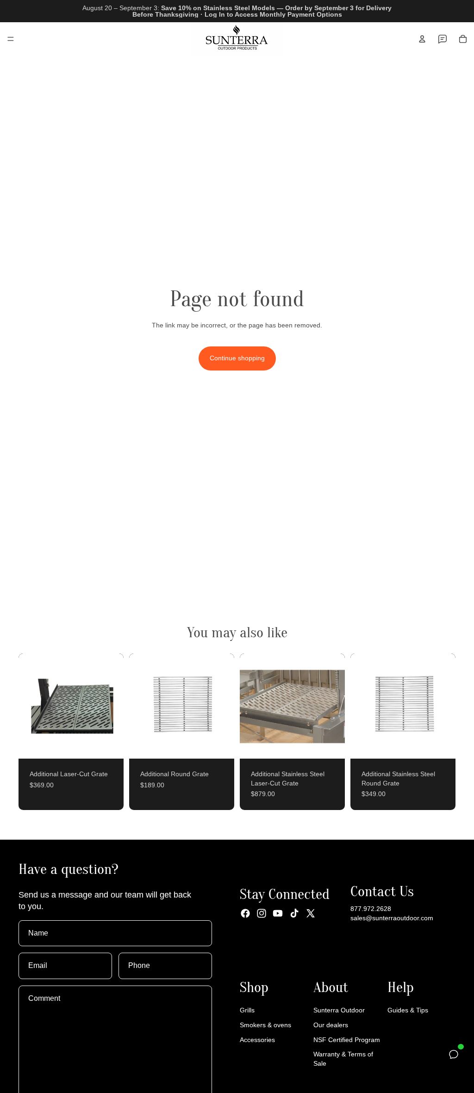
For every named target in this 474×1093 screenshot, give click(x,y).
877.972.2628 (370, 908)
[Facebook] (245, 913)
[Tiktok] (294, 913)
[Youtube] (277, 913)
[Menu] (10, 39)
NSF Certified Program (346, 1039)
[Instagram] (261, 913)
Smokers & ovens (265, 1025)
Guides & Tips (407, 1010)
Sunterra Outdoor (339, 1010)
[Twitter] (310, 913)
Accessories (257, 1039)
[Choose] (109, 744)
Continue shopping (237, 358)
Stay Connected (285, 894)
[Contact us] (442, 39)
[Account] (422, 39)
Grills (247, 1010)
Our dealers (330, 1025)
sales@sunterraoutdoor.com (391, 918)
